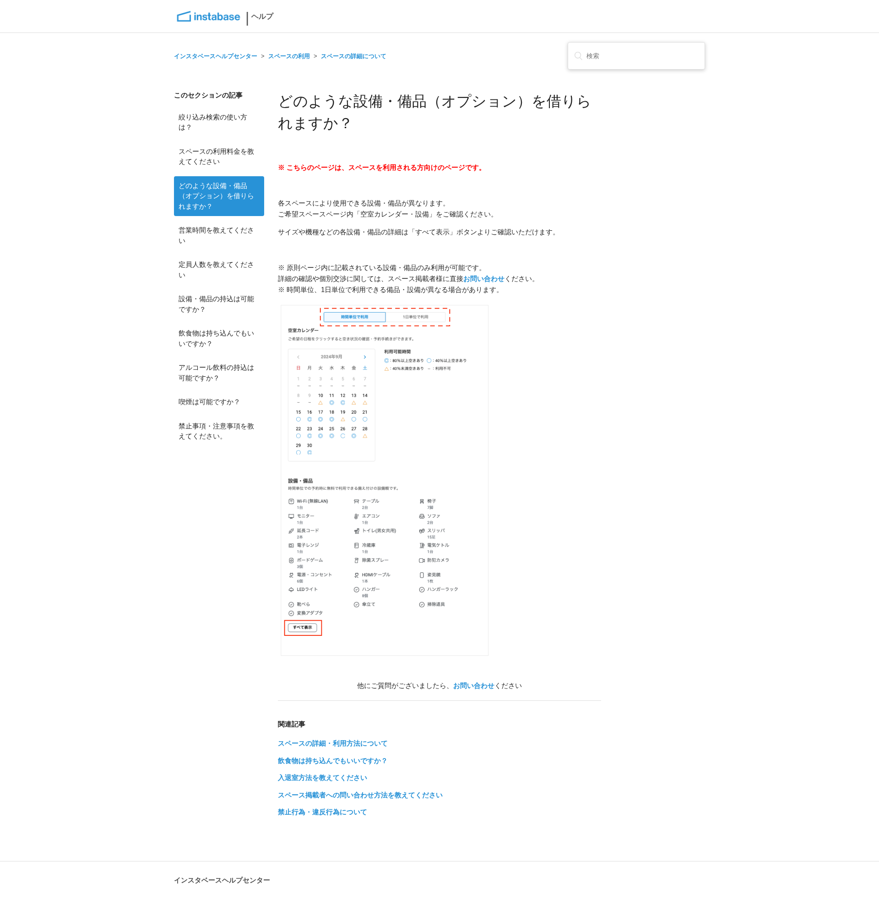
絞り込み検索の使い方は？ (213, 122)
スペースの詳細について (353, 56)
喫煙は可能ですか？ (209, 402)
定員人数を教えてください (216, 269)
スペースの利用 (289, 56)
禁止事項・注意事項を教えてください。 (216, 431)
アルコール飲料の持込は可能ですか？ (216, 372)
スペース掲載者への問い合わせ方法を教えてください (360, 795)
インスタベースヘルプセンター (215, 56)
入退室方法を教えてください (322, 777)
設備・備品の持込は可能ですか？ (216, 304)
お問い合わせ (484, 278)
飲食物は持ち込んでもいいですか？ (216, 338)
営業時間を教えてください (216, 235)
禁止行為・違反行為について (322, 812)
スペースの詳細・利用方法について (333, 743)
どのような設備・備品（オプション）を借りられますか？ (216, 196)
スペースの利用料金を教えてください (216, 156)
